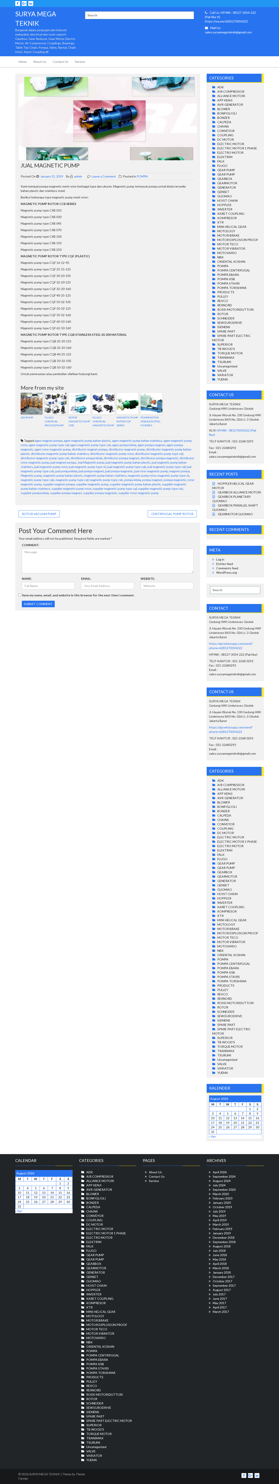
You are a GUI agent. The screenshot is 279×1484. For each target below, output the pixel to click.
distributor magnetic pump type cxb (45, 458)
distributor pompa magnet (121, 458)
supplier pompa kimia (35, 493)
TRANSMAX (225, 357)
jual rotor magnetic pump (151, 471)
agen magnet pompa (49, 440)
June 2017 (220, 1298)
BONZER (223, 117)
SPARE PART (226, 331)
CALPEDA (224, 122)
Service (80, 61)
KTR (220, 222)
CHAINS (223, 126)
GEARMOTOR (227, 183)
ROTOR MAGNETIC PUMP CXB (79, 421)
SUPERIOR (225, 344)
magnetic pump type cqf (72, 480)
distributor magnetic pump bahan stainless (60, 453)
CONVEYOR (226, 131)
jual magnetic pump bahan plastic (128, 462)
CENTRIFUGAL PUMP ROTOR (172, 514)
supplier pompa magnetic (100, 493)
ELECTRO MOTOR (230, 152)
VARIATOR (225, 375)
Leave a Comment (104, 176)
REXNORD (224, 305)
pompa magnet (152, 480)
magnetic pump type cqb (37, 480)
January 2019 (222, 1233)
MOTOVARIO (227, 253)
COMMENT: (30, 545)
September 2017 (224, 1285)
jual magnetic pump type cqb (126, 467)
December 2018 (224, 1237)
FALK (221, 161)
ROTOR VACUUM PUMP (39, 514)
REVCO (222, 301)
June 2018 (220, 1255)
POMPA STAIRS (228, 283)
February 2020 (222, 1198)
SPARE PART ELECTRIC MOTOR (109, 1421)
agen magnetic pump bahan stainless (137, 440)
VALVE (222, 370)
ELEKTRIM (224, 157)
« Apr (212, 1136)
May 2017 (219, 1303)
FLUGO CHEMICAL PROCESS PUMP (54, 421)
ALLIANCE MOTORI (231, 96)
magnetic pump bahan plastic (63, 475)
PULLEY (222, 296)
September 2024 (224, 1176)
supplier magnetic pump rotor (71, 488)
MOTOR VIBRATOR (231, 248)
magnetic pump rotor (142, 475)
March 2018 (221, 1268)
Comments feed (227, 568)
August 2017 (222, 1290)
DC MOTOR (225, 139)
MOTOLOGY (226, 231)
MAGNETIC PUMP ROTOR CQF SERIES (127, 421)
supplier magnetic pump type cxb (160, 488)
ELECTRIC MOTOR (230, 144)
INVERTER (224, 209)
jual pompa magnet (91, 471)
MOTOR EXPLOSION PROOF (237, 240)
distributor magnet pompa (89, 449)
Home (23, 61)
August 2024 (222, 1181)
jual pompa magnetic (119, 471)
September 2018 (224, 1242)
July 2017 (219, 1294)
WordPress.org (226, 572)
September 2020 (224, 1189)
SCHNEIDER (225, 318)
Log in (220, 559)
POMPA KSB (226, 279)
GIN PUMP (27, 417)
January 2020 (222, 1202)
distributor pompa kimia (86, 458)
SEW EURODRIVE (229, 322)
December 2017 (224, 1277)
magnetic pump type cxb (106, 480)
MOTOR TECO (227, 244)
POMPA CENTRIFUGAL (233, 270)
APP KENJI (225, 100)
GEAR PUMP (226, 170)
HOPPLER (224, 205)
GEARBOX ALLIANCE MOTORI (239, 492)
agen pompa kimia (124, 445)
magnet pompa (179, 471)
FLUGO (222, 165)
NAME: (27, 578)
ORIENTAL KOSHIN (231, 261)
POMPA (142, 176)
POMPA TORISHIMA (232, 288)
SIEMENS (223, 327)
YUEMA (222, 379)
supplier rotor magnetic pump (139, 493)
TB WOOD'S (226, 349)
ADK (220, 87)
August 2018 (222, 1246)
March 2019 (221, 1224)
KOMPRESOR (227, 218)
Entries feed (224, 564)
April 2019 (220, 1220)
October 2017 (222, 1281)
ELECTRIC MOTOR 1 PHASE (237, 148)
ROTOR (222, 314)
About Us (39, 61)
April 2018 (220, 1264)
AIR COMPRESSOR (230, 91)
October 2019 (222, 1207)
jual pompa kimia (66, 471)
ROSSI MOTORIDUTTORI (235, 309)
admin (77, 176)
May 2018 (219, 1259)
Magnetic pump (31, 475)
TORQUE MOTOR (230, 353)
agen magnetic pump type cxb (90, 445)
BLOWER (223, 109)
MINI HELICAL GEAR (231, 227)
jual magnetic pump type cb (87, 467)
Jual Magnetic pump (90, 462)
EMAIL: (86, 578)
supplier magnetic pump (92, 484)
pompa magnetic (175, 480)
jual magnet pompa (63, 462)
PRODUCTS (225, 292)
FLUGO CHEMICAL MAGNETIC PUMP (103, 421)
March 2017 (221, 1311)
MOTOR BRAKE (228, 235)
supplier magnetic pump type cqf (115, 488)
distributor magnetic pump (127, 449)
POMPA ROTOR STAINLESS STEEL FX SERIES (151, 421)
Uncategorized (227, 366)
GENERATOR (226, 187)
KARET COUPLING (230, 213)
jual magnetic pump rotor (51, 467)
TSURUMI (224, 362)
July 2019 (219, 1211)
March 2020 (221, 1194)
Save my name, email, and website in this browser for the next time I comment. (78, 595)
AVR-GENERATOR (230, 104)
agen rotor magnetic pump (53, 449)
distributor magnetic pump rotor (112, 453)
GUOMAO (224, 196)
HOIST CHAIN (227, 200)
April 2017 (220, 1307)
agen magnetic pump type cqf (49, 445)
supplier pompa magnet (66, 493)
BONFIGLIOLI (227, 113)
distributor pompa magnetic (159, 458)
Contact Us (60, 61)
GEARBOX (224, 179)
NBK (220, 257)
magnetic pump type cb (173, 475)
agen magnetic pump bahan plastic (87, 440)
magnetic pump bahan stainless (105, 475)
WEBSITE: (148, 578)
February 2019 (222, 1229)
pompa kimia (132, 480)
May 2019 (219, 1216)
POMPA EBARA (228, 274)
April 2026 (220, 1172)
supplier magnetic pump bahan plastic (135, 484)
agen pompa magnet (151, 445)
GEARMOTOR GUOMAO (235, 514)
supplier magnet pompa (59, 484)
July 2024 (219, 1185)
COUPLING (225, 135)
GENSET (223, 192)
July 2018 (219, 1250)
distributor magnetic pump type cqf (159, 453)
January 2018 (222, 1272)
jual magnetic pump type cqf (166, 467)
